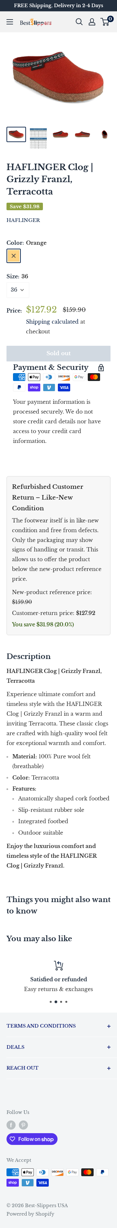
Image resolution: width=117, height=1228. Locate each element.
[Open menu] (9, 21)
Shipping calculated (52, 321)
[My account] (92, 21)
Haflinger (23, 220)
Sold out (58, 353)
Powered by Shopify (30, 1214)
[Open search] (79, 21)
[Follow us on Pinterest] (23, 1125)
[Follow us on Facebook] (11, 1125)
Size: (17, 276)
